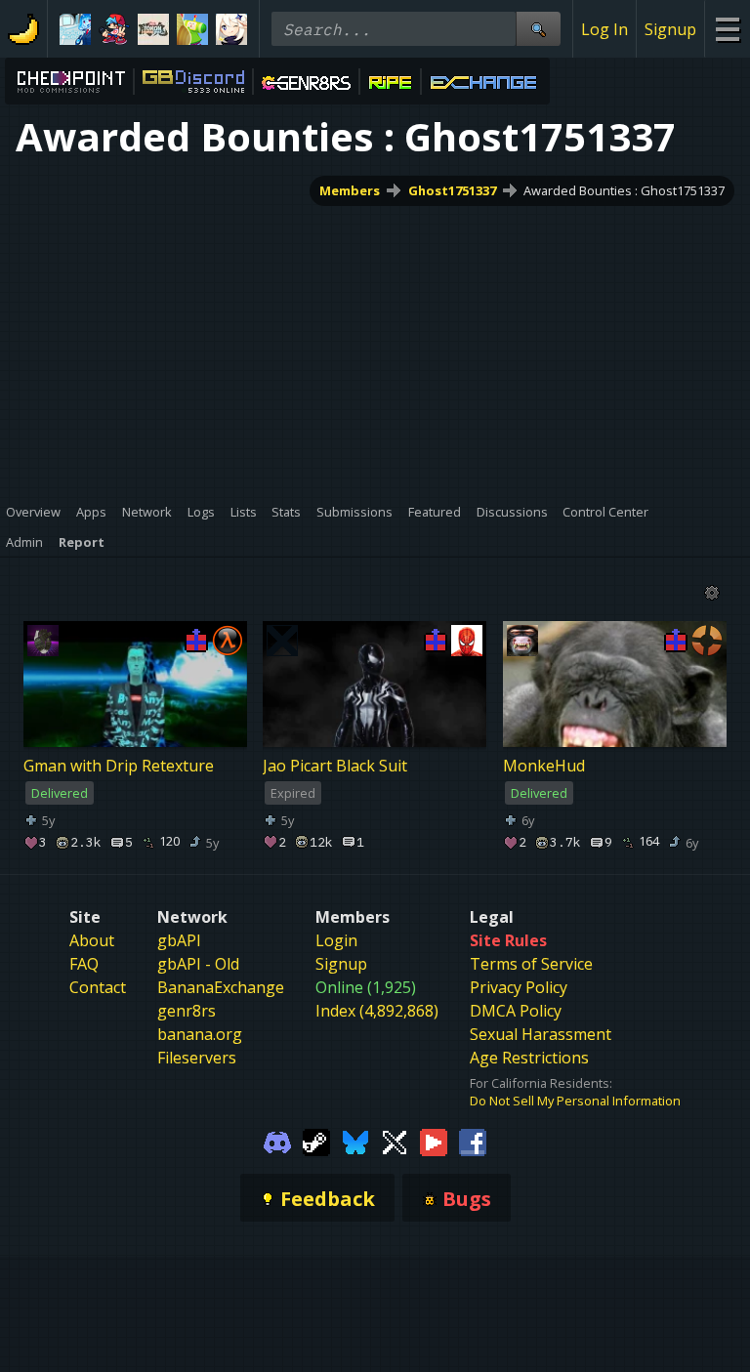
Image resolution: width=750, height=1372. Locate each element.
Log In (604, 29)
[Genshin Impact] (231, 29)
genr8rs (186, 1010)
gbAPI (179, 940)
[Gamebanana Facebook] (472, 1140)
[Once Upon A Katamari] (192, 29)
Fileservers (196, 1057)
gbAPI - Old (198, 964)
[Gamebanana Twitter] (394, 1140)
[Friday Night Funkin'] (114, 29)
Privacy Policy (518, 987)
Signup (670, 29)
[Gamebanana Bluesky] (355, 1140)
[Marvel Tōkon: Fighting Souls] (153, 29)
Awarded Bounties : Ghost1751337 (624, 190)
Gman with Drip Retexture (118, 765)
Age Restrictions (529, 1057)
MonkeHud (544, 765)
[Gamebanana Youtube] (433, 1140)
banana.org (199, 1034)
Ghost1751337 (452, 190)
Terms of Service (531, 964)
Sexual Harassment (540, 1034)
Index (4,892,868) (376, 1010)
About (91, 940)
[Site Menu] (727, 29)
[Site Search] (538, 29)
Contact (97, 987)
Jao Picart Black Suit (335, 765)
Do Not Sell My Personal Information (575, 1100)
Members (349, 190)
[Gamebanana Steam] (316, 1140)
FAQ (84, 964)
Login (336, 940)
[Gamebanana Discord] (277, 1140)
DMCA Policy (516, 1010)
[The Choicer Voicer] (75, 29)
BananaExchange (220, 987)
